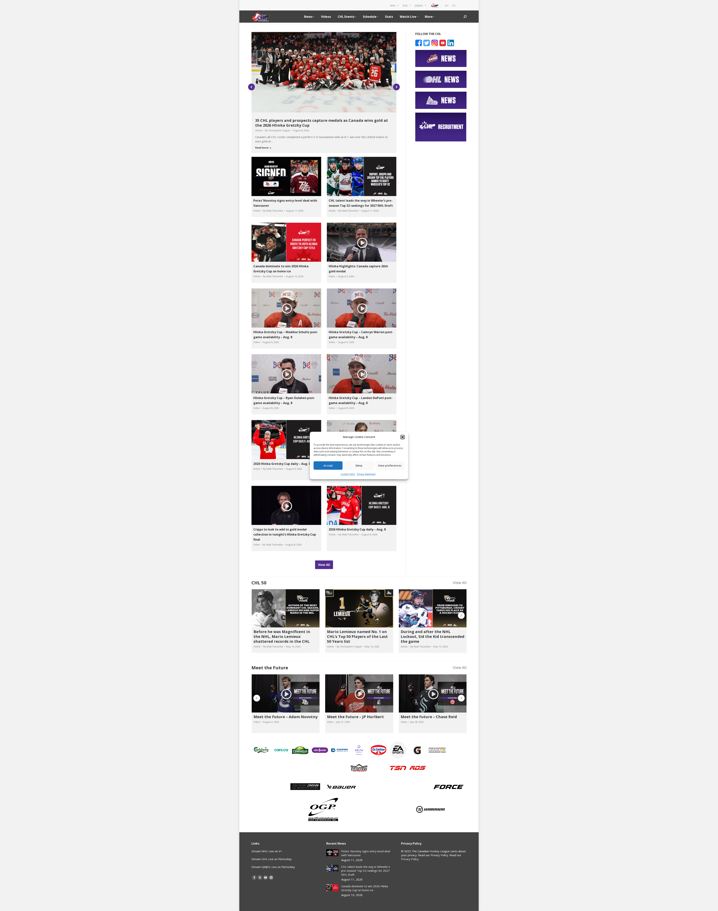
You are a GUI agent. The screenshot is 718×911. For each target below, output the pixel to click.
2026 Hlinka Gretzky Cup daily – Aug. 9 (281, 464)
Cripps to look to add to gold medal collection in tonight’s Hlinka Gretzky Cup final (284, 534)
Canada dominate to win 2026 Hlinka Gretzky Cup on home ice (364, 888)
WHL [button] (393, 5)
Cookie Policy (348, 474)
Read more (262, 147)
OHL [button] (406, 5)
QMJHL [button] (419, 5)
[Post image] (332, 852)
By (277, 130)
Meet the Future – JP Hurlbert (355, 716)
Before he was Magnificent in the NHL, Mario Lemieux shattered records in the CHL (282, 636)
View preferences (390, 465)
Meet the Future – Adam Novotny (285, 716)
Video (332, 276)
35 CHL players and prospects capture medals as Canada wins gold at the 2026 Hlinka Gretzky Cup (321, 123)
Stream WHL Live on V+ (266, 851)
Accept (328, 465)
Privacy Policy (410, 859)
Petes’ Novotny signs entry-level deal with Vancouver (365, 853)
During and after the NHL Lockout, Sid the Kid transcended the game (432, 636)
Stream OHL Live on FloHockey (271, 859)
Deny (359, 465)
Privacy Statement (366, 474)
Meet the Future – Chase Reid (429, 716)
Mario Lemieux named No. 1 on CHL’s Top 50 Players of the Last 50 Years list (357, 636)
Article (258, 130)
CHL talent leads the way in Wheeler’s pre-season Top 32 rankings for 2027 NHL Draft (365, 870)
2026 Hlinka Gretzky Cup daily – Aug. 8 (357, 529)
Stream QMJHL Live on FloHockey (273, 867)
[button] (402, 437)
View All (460, 582)
